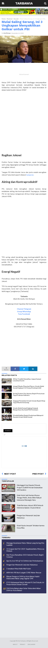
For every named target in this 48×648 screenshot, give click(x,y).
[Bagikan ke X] (24, 369)
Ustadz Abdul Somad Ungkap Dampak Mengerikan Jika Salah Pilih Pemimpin (25, 409)
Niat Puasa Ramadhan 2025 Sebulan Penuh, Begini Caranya (25, 556)
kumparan (30, 175)
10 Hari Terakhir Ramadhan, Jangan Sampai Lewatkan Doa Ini (27, 380)
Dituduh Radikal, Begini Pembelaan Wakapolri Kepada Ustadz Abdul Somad (28, 416)
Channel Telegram (24, 309)
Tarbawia (24, 3)
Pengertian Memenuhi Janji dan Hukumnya (22, 565)
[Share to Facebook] (15, 369)
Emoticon (8, 430)
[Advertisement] (24, 125)
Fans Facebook (24, 314)
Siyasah (16, 19)
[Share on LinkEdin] (32, 369)
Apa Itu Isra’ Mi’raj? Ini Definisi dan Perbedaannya (24, 561)
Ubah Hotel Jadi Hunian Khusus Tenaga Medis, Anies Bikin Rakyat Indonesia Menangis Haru (29, 497)
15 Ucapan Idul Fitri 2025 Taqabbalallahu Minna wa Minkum (25, 550)
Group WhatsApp (24, 311)
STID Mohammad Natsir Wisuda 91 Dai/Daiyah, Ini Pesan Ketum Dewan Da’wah (25, 583)
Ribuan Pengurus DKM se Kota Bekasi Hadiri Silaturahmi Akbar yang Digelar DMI (23, 577)
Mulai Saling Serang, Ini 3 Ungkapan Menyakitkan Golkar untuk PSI (22, 25)
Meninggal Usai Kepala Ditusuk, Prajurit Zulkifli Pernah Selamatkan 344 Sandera (30, 487)
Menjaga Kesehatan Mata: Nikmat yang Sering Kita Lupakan (25, 544)
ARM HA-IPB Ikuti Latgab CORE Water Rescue (23, 573)
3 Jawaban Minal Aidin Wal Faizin (18, 569)
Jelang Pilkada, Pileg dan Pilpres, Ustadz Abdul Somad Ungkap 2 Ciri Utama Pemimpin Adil (28, 387)
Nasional (9, 19)
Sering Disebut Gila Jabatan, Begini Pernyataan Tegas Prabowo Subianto (28, 394)
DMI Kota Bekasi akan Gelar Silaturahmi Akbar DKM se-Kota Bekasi (23, 589)
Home (4, 19)
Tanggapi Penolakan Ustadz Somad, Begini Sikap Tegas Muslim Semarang (29, 401)
